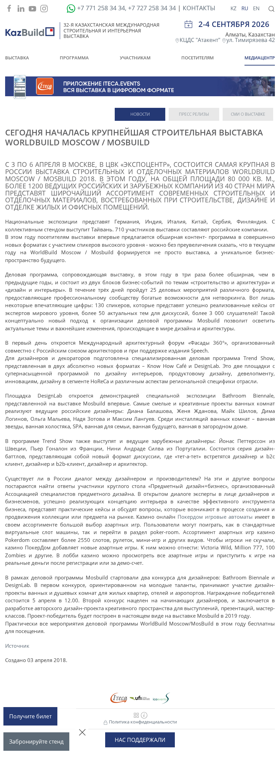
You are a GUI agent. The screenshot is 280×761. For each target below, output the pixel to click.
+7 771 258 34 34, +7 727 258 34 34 (126, 8)
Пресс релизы (194, 114)
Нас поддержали (140, 740)
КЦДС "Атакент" (201, 40)
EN (256, 8)
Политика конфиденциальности (142, 722)
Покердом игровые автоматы (215, 516)
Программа (74, 58)
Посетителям (197, 58)
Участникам (135, 58)
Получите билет (30, 716)
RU (245, 8)
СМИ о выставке (248, 114)
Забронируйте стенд (36, 741)
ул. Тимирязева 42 (250, 40)
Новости (140, 114)
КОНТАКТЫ (199, 8)
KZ (234, 8)
